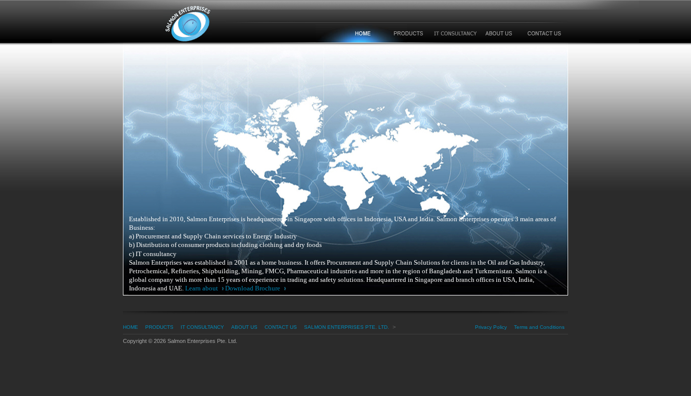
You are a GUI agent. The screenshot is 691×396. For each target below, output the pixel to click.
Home (130, 327)
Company (361, 33)
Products (407, 33)
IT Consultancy (455, 33)
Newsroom (544, 33)
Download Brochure (253, 288)
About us (244, 327)
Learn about (202, 288)
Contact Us (281, 327)
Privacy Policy (491, 327)
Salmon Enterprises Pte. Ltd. (226, 24)
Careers (499, 33)
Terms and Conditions (539, 327)
